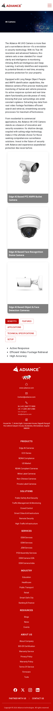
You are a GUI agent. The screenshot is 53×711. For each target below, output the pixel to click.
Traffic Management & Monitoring (26, 503)
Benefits (12, 321)
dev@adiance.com (25, 414)
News (26, 622)
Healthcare (26, 582)
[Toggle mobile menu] (50, 5)
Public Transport (27, 587)
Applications (14, 327)
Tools (26, 677)
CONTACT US (38, 698)
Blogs (26, 617)
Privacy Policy (26, 657)
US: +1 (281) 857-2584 (26, 409)
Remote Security (26, 518)
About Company (27, 641)
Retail (26, 593)
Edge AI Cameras (26, 448)
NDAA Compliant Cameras (26, 468)
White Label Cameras (26, 474)
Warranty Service (26, 651)
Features (27, 321)
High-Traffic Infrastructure (26, 524)
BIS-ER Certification (26, 646)
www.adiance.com (26, 388)
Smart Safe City (26, 598)
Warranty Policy (26, 662)
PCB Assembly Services (26, 553)
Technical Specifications (20, 333)
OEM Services (26, 537)
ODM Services (26, 543)
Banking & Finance (26, 603)
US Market (26, 463)
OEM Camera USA (26, 558)
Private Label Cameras (26, 484)
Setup (10, 339)
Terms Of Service (26, 667)
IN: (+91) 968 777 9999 (26, 406)
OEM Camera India (27, 563)
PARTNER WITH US (17, 698)
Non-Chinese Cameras (26, 479)
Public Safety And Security (26, 498)
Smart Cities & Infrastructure (26, 513)
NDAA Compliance (26, 458)
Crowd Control (26, 508)
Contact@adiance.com (26, 397)
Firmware (26, 672)
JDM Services (26, 548)
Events (26, 627)
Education (26, 577)
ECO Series (26, 453)
